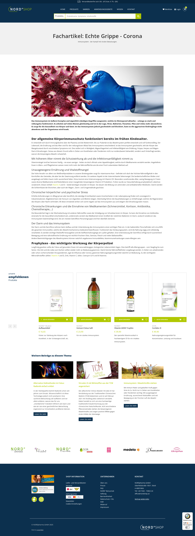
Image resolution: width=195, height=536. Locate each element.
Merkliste (168, 9)
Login (178, 9)
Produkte (74, 9)
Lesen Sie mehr (40, 414)
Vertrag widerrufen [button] (142, 499)
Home (62, 9)
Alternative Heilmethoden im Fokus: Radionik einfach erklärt (49, 384)
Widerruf (103, 504)
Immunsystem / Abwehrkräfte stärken (140, 383)
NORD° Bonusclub (107, 491)
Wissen (120, 9)
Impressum (104, 507)
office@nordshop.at (142, 494)
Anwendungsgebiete (103, 9)
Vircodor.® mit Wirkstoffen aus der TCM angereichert (96, 384)
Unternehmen (107, 476)
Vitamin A (56, 185)
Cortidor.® (156, 327)
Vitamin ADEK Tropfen (123, 327)
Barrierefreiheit (106, 496)
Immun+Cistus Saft (85, 327)
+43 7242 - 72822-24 (145, 491)
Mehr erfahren (48, 319)
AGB (101, 502)
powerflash (40, 530)
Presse (102, 485)
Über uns (103, 483)
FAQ (101, 488)
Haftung (103, 494)
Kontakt (131, 9)
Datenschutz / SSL (107, 499)
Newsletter (70, 501)
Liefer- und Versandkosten (76, 483)
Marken (86, 9)
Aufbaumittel (45, 327)
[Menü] (191, 513)
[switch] (187, 527)
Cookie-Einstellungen (74, 504)
